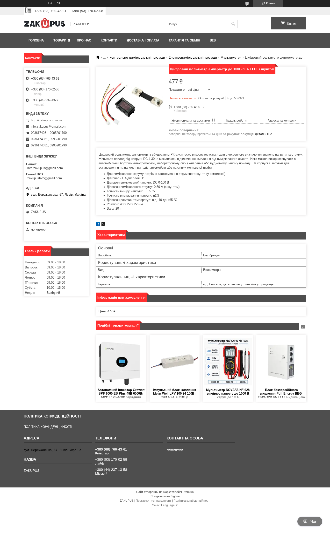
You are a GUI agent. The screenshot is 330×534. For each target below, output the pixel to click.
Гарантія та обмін (184, 40)
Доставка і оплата (143, 40)
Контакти (109, 40)
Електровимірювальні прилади (192, 57)
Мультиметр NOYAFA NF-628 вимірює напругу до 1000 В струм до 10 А (228, 393)
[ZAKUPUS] (45, 24)
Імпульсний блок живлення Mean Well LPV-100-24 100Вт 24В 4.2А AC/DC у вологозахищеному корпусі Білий (174, 393)
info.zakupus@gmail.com (48, 126)
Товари (59, 40)
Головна (36, 40)
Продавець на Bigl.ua (165, 496)
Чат (313, 521)
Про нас (84, 40)
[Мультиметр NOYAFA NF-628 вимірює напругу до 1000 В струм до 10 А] (228, 361)
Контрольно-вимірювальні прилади (137, 57)
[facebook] (98, 225)
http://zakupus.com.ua (46, 120)
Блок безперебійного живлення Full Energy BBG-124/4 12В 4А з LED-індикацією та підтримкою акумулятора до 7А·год (281, 393)
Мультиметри (231, 57)
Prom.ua (188, 492)
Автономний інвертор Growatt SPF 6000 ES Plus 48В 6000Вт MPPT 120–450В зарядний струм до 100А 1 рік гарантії (121, 393)
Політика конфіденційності (191, 500)
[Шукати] (233, 24)
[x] (103, 225)
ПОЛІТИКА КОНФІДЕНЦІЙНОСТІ (48, 427)
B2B (213, 40)
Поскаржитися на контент (153, 500)
